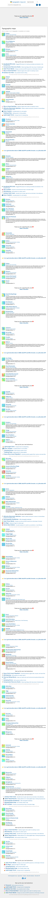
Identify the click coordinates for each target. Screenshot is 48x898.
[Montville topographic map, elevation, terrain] (3, 857)
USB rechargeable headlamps (25, 519)
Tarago (7, 430)
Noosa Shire (9, 808)
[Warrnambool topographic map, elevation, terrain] (3, 756)
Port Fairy (8, 713)
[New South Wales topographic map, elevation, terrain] (3, 142)
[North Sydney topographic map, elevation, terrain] (3, 558)
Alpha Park (8, 593)
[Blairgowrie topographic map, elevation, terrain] (3, 733)
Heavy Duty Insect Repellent (12, 454)
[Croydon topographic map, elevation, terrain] (3, 338)
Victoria (11, 42)
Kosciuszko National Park (12, 570)
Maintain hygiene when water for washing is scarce (27, 70)
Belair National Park (11, 501)
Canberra (8, 168)
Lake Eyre (8, 327)
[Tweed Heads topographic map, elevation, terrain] (3, 852)
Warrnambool (9, 754)
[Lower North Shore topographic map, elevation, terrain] (3, 625)
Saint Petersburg (10, 619)
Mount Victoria (9, 662)
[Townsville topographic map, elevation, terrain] (3, 247)
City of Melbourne (10, 41)
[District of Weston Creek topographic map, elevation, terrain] (3, 819)
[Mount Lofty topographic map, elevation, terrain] (3, 540)
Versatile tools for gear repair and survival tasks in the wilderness (29, 193)
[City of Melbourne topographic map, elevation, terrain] (3, 44)
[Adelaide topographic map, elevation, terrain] (3, 94)
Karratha (8, 409)
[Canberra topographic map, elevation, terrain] (3, 171)
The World (8, 119)
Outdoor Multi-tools (9, 193)
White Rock (8, 686)
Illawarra (8, 271)
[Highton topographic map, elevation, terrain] (3, 441)
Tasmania (8, 156)
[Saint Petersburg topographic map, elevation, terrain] (3, 620)
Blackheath (8, 654)
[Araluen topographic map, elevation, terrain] (3, 530)
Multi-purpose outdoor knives (20, 450)
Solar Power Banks (9, 69)
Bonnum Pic (9, 772)
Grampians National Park (12, 723)
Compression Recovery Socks (12, 67)
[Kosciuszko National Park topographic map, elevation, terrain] (3, 572)
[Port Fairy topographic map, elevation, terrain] (3, 715)
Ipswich (8, 588)
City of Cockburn (10, 435)
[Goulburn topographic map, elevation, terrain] (3, 425)
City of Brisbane (10, 208)
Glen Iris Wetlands (10, 378)
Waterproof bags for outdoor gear (17, 523)
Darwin (7, 281)
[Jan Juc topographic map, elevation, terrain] (3, 842)
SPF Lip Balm (7, 189)
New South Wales (13, 34)
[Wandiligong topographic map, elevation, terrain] (3, 824)
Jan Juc (8, 841)
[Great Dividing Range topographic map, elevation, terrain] (3, 296)
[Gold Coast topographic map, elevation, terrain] (3, 205)
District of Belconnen (11, 561)
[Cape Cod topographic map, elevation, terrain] (3, 601)
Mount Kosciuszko (10, 366)
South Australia (13, 92)
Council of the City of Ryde (12, 466)
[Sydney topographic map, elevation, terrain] (3, 36)
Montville (8, 855)
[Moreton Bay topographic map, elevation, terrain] (3, 544)
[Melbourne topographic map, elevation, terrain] (3, 179)
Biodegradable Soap (10, 802)
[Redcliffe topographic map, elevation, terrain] (3, 393)
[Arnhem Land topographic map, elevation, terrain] (3, 847)
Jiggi (7, 691)
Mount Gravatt (9, 813)
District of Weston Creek (12, 818)
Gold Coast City (10, 695)
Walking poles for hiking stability (19, 113)
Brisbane (8, 49)
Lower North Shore (10, 624)
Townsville (8, 245)
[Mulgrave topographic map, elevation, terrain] (3, 778)
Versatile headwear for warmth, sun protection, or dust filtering (29, 525)
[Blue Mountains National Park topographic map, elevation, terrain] (3, 651)
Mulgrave (8, 777)
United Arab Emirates (10, 120)
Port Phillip (8, 358)
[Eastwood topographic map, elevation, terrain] (3, 746)
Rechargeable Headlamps (11, 519)
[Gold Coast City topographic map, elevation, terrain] (3, 697)
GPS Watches (7, 191)
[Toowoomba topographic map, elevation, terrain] (3, 235)
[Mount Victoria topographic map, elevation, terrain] (3, 665)
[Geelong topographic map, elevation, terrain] (3, 751)
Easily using (25, 150)
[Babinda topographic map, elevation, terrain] (3, 498)
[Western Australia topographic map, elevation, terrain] (3, 126)
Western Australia (13, 55)
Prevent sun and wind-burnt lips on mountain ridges (23, 189)
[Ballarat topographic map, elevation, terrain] (3, 344)
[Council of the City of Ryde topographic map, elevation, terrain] (3, 467)
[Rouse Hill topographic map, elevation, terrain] (3, 701)
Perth (7, 54)
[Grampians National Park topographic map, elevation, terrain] (3, 726)
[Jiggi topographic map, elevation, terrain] (3, 692)
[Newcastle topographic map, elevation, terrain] (3, 405)
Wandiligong (9, 822)
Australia (7, 34)
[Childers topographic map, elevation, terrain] (3, 646)
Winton (7, 759)
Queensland (12, 50)
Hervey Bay (8, 332)
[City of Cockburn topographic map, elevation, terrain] (3, 436)
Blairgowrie (9, 732)
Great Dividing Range (11, 294)
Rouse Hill (8, 700)
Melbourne (8, 176)
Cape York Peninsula (11, 216)
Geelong (8, 749)
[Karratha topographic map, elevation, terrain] (3, 410)
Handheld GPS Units (9, 64)
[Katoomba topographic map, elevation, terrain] (3, 472)
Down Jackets (8, 111)
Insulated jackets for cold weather (20, 111)
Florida (13, 620)
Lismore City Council (11, 276)
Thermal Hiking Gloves (10, 677)
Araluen (8, 529)
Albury (7, 163)
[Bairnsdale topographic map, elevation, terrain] (3, 461)
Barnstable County (21, 599)
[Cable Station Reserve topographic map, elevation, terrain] (3, 308)
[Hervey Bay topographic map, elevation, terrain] (3, 333)
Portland (8, 506)
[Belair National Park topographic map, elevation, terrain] (3, 502)
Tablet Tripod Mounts (11, 798)
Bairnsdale (8, 458)
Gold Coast (8, 204)
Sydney (7, 33)
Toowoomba (9, 233)
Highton (8, 439)
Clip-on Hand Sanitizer (10, 70)
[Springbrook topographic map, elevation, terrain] (3, 783)
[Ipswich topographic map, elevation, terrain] (3, 590)
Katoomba (8, 471)
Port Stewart (9, 302)
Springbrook (9, 782)
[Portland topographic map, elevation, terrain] (3, 509)
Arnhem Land (9, 846)
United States (8, 507)
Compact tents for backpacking (21, 115)
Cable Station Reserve (11, 306)
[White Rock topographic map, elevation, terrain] (3, 687)
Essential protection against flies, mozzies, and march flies (34, 454)
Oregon (13, 507)
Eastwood (8, 745)
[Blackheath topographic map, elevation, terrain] (3, 657)
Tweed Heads (9, 851)
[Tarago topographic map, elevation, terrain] (3, 431)
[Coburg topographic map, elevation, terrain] (3, 585)
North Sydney (9, 556)
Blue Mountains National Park (13, 649)
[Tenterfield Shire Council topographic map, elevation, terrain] (3, 375)
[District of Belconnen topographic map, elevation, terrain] (3, 562)
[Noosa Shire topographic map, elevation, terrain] (3, 809)
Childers (8, 645)
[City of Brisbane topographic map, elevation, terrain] (3, 211)
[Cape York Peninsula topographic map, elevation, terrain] (3, 219)
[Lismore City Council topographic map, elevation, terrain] (3, 277)
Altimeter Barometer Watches (12, 108)
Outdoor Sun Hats (9, 72)
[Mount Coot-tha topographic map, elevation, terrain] (3, 789)
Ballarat (8, 342)
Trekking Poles (8, 113)
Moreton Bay (9, 543)
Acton (7, 718)
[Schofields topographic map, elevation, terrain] (3, 477)
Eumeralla (8, 250)
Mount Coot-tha (10, 786)
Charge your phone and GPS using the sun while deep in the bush (28, 68)
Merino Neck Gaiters (9, 525)
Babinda (8, 496)
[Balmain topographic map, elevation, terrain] (3, 567)
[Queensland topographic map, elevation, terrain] (3, 134)
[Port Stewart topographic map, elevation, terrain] (3, 303)
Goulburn (8, 422)
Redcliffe (8, 391)
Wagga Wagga (9, 534)
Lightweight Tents (9, 115)
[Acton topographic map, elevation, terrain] (3, 719)
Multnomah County (18, 507)
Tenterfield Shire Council (12, 374)
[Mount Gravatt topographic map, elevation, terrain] (3, 814)
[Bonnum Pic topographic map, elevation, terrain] (3, 773)
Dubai (15, 120)
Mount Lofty (9, 538)
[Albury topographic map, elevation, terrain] (3, 165)
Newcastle (8, 404)
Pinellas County (18, 620)
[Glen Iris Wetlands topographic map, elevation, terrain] (3, 380)
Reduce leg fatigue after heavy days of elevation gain (32, 67)
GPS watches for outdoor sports (18, 191)
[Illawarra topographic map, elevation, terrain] (3, 272)
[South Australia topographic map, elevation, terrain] (3, 100)
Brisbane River (9, 311)
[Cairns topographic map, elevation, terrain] (3, 491)
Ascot (7, 614)
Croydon (8, 337)
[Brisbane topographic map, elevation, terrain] (3, 50)
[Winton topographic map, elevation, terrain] (3, 760)
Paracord (8, 885)
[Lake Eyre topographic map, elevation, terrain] (3, 329)
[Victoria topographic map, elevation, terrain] (3, 79)
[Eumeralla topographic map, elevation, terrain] (3, 251)
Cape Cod (8, 598)
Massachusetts (14, 599)
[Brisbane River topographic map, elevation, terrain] (3, 314)
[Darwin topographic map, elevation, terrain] (3, 282)
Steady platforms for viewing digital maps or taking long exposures (31, 798)
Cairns (7, 489)
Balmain (8, 566)
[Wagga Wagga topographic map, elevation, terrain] (3, 535)
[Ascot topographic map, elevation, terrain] (3, 615)
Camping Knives (8, 450)
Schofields (8, 475)
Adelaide (8, 91)
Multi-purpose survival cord (17, 885)
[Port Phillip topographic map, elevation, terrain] (3, 361)
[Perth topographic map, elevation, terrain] (3, 56)
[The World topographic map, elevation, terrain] (3, 120)
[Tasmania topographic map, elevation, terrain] (3, 158)
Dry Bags (6, 523)
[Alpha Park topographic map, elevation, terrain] (3, 594)
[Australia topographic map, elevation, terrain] (3, 87)
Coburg (7, 584)
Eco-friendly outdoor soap (22, 802)
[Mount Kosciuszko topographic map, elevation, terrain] (3, 368)
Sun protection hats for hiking (21, 72)
